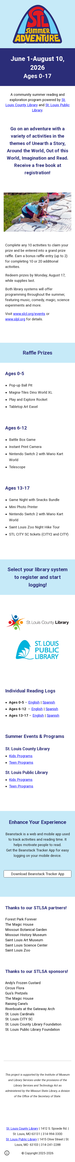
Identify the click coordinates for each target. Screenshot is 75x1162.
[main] (37, 67)
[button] (7, 1154)
